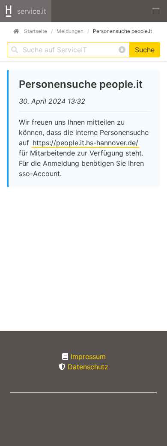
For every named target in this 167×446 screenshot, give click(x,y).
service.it (31, 11)
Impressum (88, 356)
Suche (145, 49)
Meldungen (70, 31)
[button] (156, 11)
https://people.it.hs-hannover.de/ (85, 142)
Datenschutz (88, 366)
